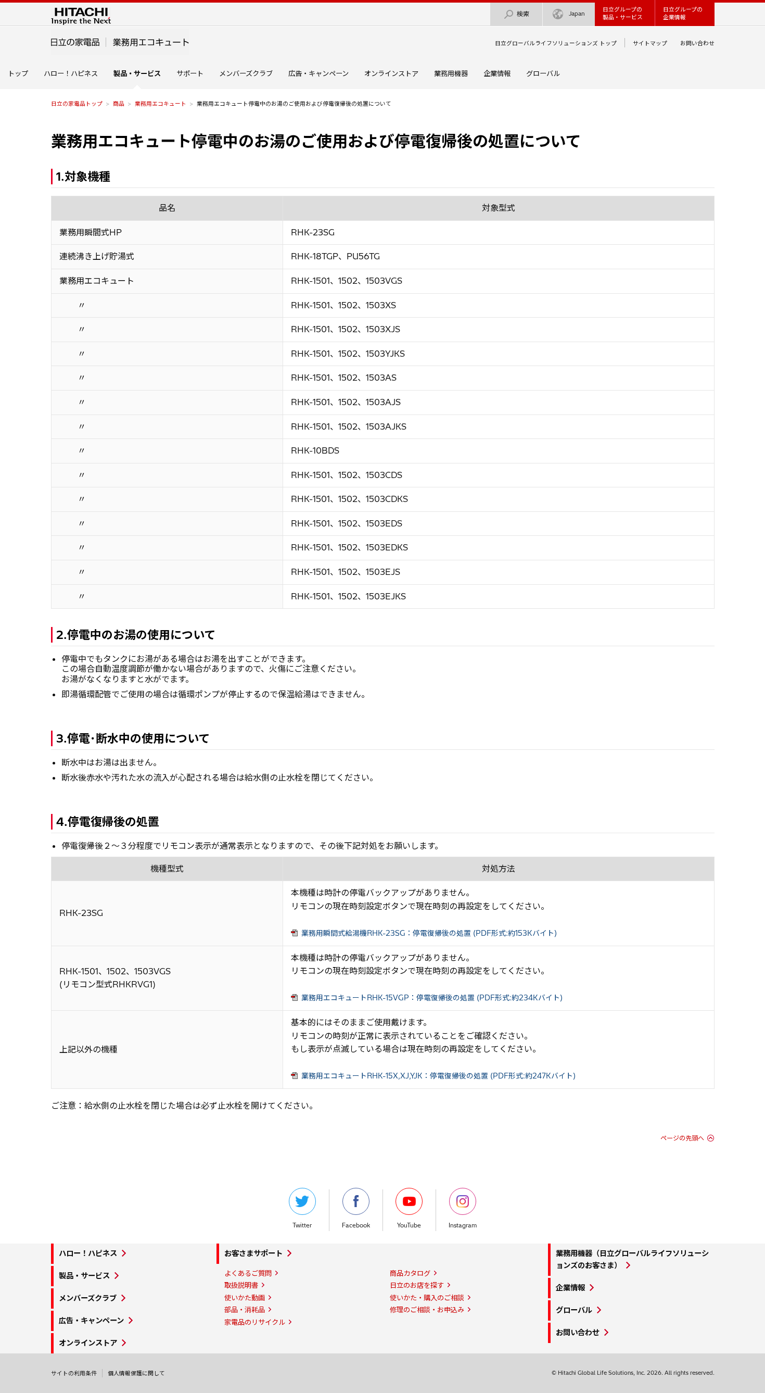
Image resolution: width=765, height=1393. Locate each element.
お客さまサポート (253, 1253)
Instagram (463, 1225)
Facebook (356, 1225)
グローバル (543, 73)
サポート (189, 73)
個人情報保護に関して (136, 1373)
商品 (118, 103)
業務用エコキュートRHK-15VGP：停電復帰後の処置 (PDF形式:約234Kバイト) (432, 997)
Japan (577, 13)
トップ (18, 73)
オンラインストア (391, 73)
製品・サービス (84, 1276)
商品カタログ (410, 1273)
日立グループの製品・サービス (623, 13)
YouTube (409, 1225)
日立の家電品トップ (77, 103)
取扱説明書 (241, 1285)
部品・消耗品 (244, 1310)
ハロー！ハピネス (71, 73)
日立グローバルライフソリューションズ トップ (556, 43)
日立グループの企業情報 (683, 13)
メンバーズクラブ (246, 73)
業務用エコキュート (160, 103)
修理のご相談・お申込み (427, 1310)
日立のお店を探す (417, 1285)
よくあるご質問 (248, 1273)
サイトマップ (650, 43)
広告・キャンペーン (318, 73)
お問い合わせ (697, 43)
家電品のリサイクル (254, 1322)
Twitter (302, 1225)
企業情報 (497, 73)
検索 (523, 14)
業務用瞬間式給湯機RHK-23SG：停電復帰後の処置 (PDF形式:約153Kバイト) (429, 933)
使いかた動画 (244, 1298)
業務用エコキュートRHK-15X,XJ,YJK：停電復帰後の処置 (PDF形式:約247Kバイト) (438, 1076)
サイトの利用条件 (74, 1373)
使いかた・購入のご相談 (427, 1298)
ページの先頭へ (682, 1138)
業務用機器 (451, 73)
